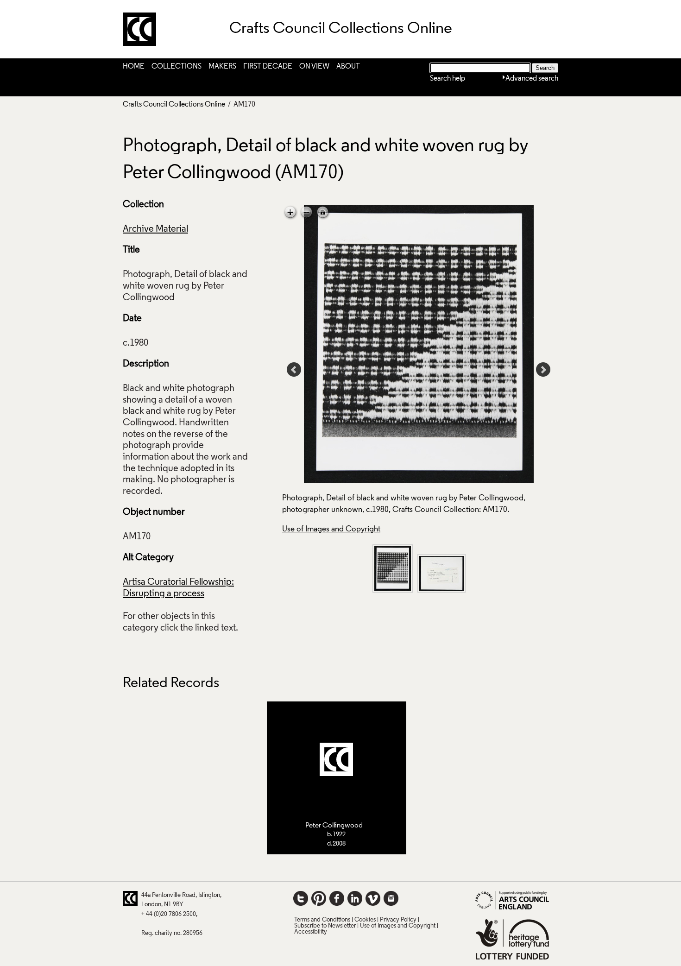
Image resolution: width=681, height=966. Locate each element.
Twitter (300, 898)
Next (543, 369)
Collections (176, 66)
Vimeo (373, 898)
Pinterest (318, 898)
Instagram (391, 898)
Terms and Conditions (322, 920)
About (348, 66)
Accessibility (310, 932)
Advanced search (531, 78)
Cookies (365, 920)
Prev (294, 369)
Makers (222, 66)
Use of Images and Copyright (331, 529)
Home (134, 66)
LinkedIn (354, 898)
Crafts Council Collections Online (174, 104)
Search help (447, 78)
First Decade (267, 66)
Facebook (336, 898)
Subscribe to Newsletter (325, 926)
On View (314, 66)
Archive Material (155, 229)
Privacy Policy (398, 920)
